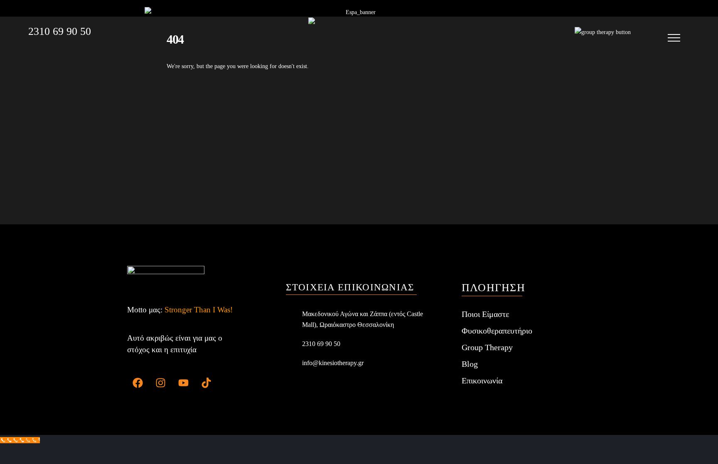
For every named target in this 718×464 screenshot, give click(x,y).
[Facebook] (137, 383)
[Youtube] (183, 383)
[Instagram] (160, 383)
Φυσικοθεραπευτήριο (497, 330)
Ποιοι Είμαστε (485, 314)
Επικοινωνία (482, 380)
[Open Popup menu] (674, 37)
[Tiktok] (206, 383)
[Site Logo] (360, 32)
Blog (470, 363)
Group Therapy (487, 347)
